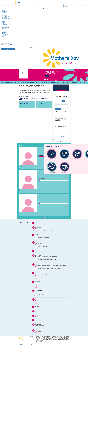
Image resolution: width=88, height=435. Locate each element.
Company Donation (65, 109)
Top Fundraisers (36, 3)
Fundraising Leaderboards (6, 18)
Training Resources (4, 11)
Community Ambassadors (5, 34)
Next (63, 132)
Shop (26, 8)
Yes (58, 119)
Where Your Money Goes (5, 32)
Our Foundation (4, 31)
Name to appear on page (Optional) (60, 126)
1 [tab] (43, 217)
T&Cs (30, 343)
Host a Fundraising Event (5, 16)
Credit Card (62, 136)
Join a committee (4, 24)
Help (1, 39)
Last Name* (64, 111)
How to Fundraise (4, 15)
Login (8, 49)
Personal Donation (58, 109)
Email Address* (57, 115)
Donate (31, 47)
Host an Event (47, 2)
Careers (3, 36)
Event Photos (4, 12)
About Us (2, 30)
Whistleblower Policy (23, 344)
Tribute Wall (3, 38)
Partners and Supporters (5, 27)
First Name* (56, 111)
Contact (3, 37)
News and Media (4, 35)
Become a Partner (4, 28)
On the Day (3, 22)
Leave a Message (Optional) (59, 120)
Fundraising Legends (5, 17)
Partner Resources (35, 343)
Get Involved (4, 21)
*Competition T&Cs (32, 344)
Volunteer (2, 19)
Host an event (4, 23)
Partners (2, 25)
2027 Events (3, 10)
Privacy (26, 343)
